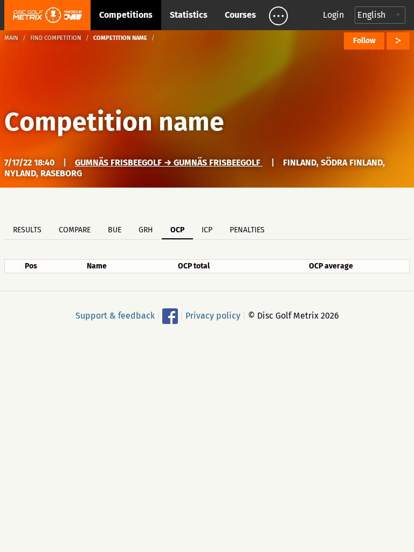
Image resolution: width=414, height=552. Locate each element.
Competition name (114, 121)
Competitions (126, 15)
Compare (75, 229)
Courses (240, 15)
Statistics (189, 15)
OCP (177, 229)
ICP (207, 229)
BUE (114, 229)
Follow (364, 40)
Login (333, 15)
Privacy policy (212, 315)
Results (27, 229)
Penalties (247, 229)
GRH (146, 229)
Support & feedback (115, 315)
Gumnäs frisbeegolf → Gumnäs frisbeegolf (169, 162)
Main (11, 38)
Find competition (55, 38)
